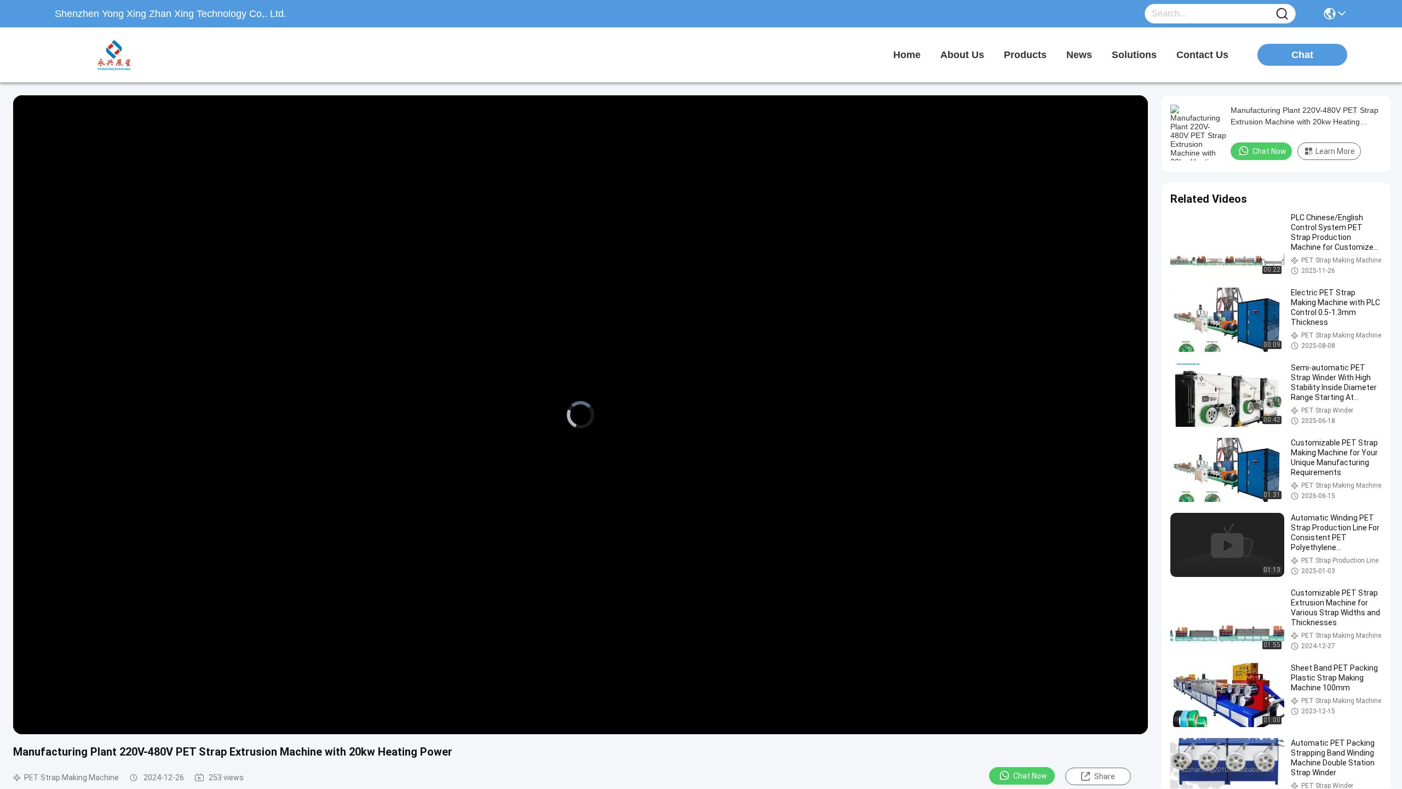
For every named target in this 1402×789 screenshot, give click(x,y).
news (1079, 54)
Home (907, 54)
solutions (1134, 54)
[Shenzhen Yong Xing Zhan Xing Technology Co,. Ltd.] (115, 54)
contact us (1202, 54)
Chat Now (1030, 775)
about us (962, 54)
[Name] (1282, 14)
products (1025, 54)
